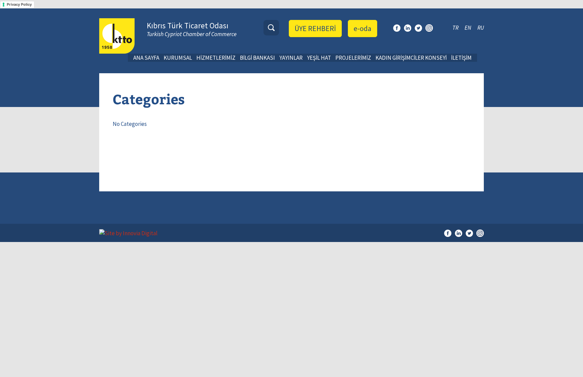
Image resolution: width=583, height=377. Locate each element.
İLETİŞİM (461, 57)
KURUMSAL (178, 57)
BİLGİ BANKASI (257, 57)
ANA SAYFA (146, 57)
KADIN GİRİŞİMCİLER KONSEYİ (411, 57)
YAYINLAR (291, 57)
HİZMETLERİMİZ (215, 57)
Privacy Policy (19, 4)
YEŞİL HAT (319, 57)
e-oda (362, 28)
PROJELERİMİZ (353, 57)
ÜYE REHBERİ (315, 28)
